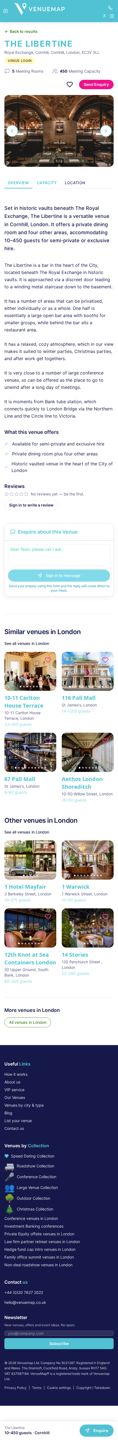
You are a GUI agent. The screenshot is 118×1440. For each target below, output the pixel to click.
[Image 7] (40, 686)
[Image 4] (30, 686)
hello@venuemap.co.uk (25, 1302)
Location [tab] (75, 182)
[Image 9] (96, 686)
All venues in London (27, 1022)
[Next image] (49, 671)
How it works (15, 1074)
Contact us (14, 1128)
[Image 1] (20, 686)
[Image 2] (24, 686)
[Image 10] (99, 686)
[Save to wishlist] (70, 84)
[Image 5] (34, 686)
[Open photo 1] (59, 131)
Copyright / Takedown (93, 1388)
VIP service (14, 1089)
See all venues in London (26, 643)
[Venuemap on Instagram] (5, 11)
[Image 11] (102, 686)
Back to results (24, 31)
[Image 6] (37, 686)
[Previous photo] (12, 130)
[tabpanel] (59, 352)
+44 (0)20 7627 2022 (23, 1292)
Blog (8, 1113)
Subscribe (59, 1343)
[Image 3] (27, 686)
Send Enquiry (96, 84)
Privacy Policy (15, 1388)
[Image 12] (106, 686)
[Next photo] (105, 130)
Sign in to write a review (31, 505)
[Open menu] (109, 16)
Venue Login (20, 61)
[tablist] (59, 183)
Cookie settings (59, 1388)
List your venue (18, 1120)
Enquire (100, 1430)
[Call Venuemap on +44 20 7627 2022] (110, 7)
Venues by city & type (24, 1105)
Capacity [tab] (47, 182)
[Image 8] (93, 686)
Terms (36, 1388)
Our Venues (14, 1097)
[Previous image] (11, 671)
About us (12, 1082)
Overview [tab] (18, 182)
